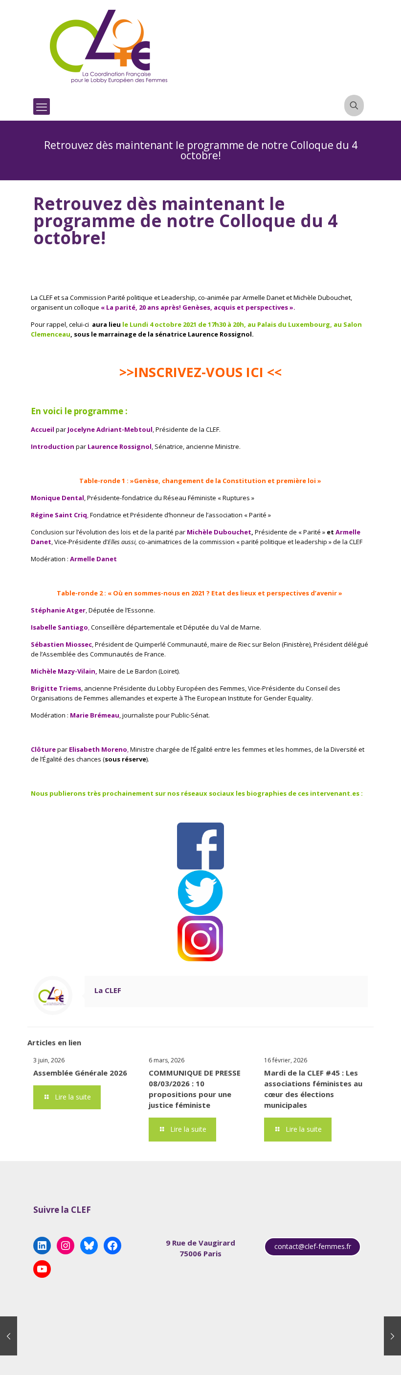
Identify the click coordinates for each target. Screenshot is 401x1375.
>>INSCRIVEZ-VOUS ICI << (200, 372)
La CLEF (107, 990)
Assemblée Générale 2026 (80, 1073)
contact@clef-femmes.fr (312, 1246)
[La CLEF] (109, 46)
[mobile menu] (41, 106)
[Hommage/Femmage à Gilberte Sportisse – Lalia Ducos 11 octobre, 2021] (392, 1335)
